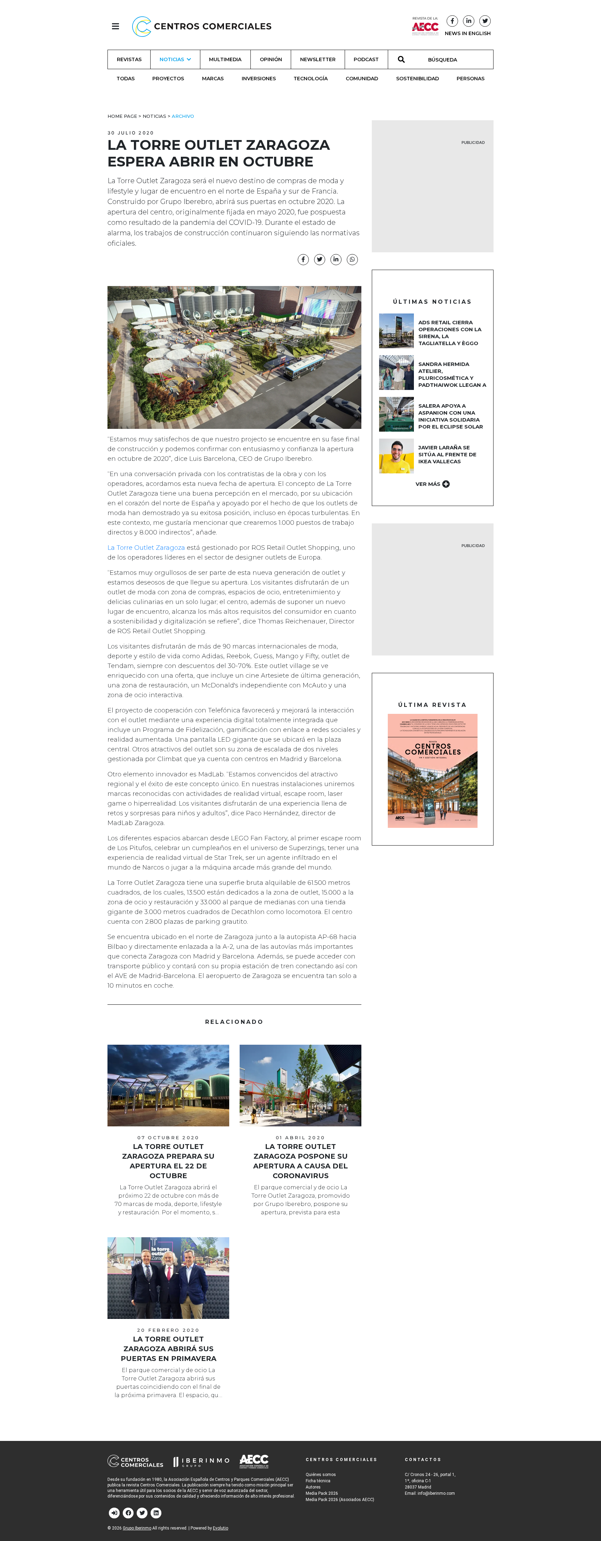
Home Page (122, 116)
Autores (313, 1487)
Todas (126, 78)
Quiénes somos (321, 1474)
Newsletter (318, 59)
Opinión (271, 59)
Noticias (154, 116)
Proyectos (168, 78)
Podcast (366, 59)
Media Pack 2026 (322, 1493)
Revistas (129, 59)
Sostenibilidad (417, 78)
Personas (470, 78)
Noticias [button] (172, 59)
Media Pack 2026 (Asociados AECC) (340, 1499)
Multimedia (225, 59)
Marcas (213, 78)
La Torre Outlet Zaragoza (146, 548)
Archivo (183, 116)
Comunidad (362, 78)
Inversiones (259, 78)
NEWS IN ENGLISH (468, 33)
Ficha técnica (318, 1480)
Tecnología (311, 78)
